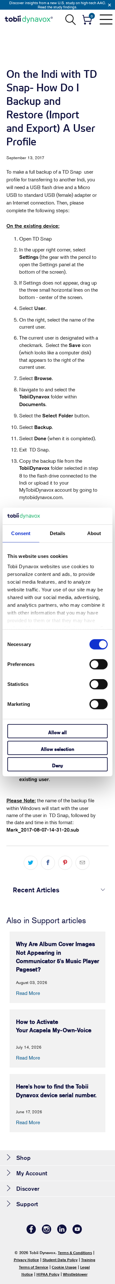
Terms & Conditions (75, 1252)
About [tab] (94, 533)
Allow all (57, 732)
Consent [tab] (20, 533)
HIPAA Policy (47, 1274)
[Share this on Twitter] (31, 863)
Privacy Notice (26, 1259)
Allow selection (57, 749)
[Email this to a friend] (82, 863)
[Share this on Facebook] (48, 863)
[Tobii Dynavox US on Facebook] (31, 1232)
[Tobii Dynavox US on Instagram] (47, 1232)
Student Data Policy (60, 1259)
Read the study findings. (57, 7)
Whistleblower (75, 1274)
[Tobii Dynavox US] (29, 19)
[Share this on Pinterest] (65, 863)
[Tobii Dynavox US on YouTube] (77, 1232)
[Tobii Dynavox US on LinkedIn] (62, 1232)
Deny (57, 765)
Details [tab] (57, 533)
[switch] (98, 664)
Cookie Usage (64, 1267)
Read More (28, 993)
